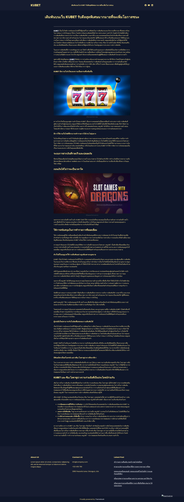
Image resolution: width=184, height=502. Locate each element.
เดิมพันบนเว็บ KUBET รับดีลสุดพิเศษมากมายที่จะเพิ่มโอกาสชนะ (92, 5)
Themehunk (99, 499)
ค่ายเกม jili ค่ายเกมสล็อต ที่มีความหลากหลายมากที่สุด (132, 467)
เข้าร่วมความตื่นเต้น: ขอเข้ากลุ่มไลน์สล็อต (128, 462)
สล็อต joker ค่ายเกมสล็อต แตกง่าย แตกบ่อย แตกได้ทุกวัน (133, 478)
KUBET (36, 5)
